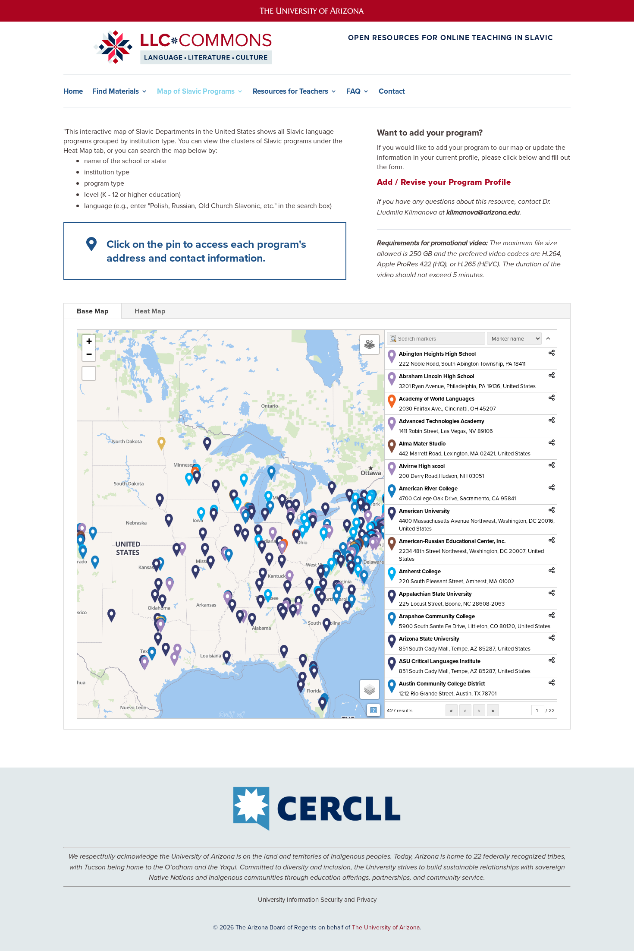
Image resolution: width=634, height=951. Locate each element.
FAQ (353, 91)
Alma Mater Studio (422, 443)
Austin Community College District (442, 683)
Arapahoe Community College (437, 616)
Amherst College (420, 571)
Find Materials (115, 91)
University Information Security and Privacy (317, 899)
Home (73, 91)
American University (424, 511)
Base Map (92, 311)
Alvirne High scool (422, 466)
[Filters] (369, 344)
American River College (428, 488)
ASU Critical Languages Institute (439, 661)
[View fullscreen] (88, 373)
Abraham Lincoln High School (436, 376)
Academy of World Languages (436, 399)
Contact (392, 91)
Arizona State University (429, 639)
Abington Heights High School (437, 354)
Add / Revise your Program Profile (444, 182)
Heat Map (150, 311)
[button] (368, 517)
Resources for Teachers (290, 91)
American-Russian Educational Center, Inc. (452, 541)
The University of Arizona (386, 927)
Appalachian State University (435, 594)
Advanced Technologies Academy (441, 421)
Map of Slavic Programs (196, 91)
